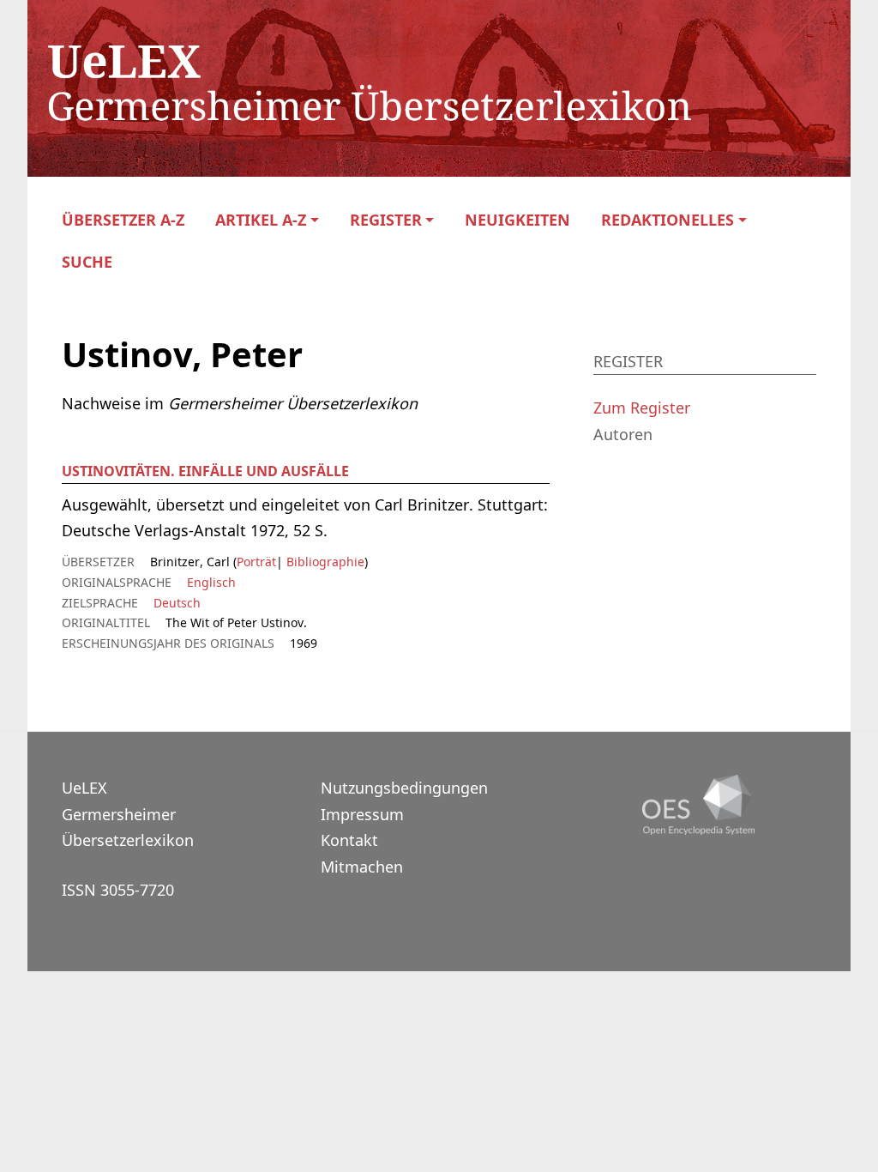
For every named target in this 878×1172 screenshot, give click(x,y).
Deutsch (177, 603)
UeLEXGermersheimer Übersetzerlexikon (128, 813)
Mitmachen (362, 866)
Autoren (622, 434)
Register (386, 220)
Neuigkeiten (517, 220)
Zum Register (641, 407)
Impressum (362, 814)
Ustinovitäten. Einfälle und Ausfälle (205, 471)
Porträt (256, 561)
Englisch (211, 582)
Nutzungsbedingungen (404, 787)
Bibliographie (323, 561)
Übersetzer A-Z (123, 220)
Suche (87, 262)
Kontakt (349, 840)
